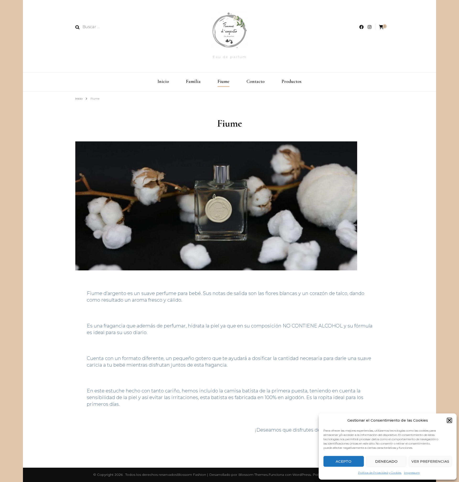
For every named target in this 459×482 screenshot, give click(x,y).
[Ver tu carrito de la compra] (381, 27)
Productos (291, 81)
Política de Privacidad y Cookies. (380, 472)
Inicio (163, 81)
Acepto (343, 461)
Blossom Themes (253, 474)
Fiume (224, 81)
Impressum (412, 472)
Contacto (255, 81)
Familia (193, 81)
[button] (449, 420)
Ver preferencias (430, 461)
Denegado (386, 461)
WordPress (301, 474)
